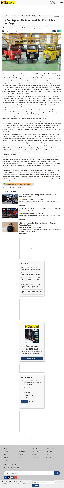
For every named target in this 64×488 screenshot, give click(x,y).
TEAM (47, 454)
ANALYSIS (20, 454)
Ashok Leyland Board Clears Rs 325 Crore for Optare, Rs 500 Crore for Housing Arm (31, 279)
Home (3, 16)
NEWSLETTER (36, 454)
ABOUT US (7, 451)
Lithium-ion (27, 387)
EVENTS (20, 448)
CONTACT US (49, 448)
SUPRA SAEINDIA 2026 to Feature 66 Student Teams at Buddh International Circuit (39, 210)
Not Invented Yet (29, 397)
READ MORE (22, 205)
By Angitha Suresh (9, 31)
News (7, 16)
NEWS (5, 454)
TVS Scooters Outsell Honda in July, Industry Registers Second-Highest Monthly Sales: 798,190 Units (31, 286)
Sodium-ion (27, 389)
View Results (33, 401)
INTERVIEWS (21, 451)
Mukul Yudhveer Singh (26, 227)
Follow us (59, 16)
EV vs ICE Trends (17, 187)
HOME (5, 448)
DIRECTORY (35, 457)
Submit (24, 401)
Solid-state (27, 392)
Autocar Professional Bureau (28, 199)
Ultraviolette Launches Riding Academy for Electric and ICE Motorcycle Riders (39, 196)
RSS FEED (6, 460)
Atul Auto (9, 187)
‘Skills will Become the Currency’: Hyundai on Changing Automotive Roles (37, 224)
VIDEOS (20, 457)
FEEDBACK (49, 451)
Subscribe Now (32, 358)
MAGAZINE (35, 451)
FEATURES (7, 457)
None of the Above (29, 395)
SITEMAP (48, 457)
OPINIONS (35, 448)
